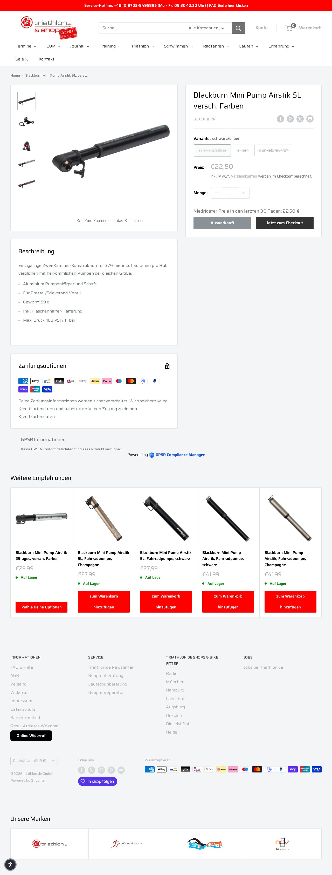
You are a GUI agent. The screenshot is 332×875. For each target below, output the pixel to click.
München (175, 682)
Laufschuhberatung (107, 684)
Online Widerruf (31, 735)
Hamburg (175, 690)
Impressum (21, 700)
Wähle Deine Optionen (42, 607)
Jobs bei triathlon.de (263, 667)
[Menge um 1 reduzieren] (216, 192)
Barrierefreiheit (25, 717)
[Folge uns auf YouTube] (121, 770)
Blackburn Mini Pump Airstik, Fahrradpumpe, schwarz (223, 559)
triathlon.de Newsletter (111, 667)
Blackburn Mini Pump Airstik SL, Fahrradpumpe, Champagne (103, 559)
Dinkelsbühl (177, 724)
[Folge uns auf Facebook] (81, 770)
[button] (10, 864)
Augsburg (175, 707)
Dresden (174, 715)
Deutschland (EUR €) (29, 760)
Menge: (200, 192)
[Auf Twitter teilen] (300, 119)
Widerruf (19, 692)
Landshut (175, 698)
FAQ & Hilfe (21, 667)
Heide (171, 732)
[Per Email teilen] (310, 119)
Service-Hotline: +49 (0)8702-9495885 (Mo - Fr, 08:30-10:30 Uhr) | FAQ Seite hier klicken (166, 5)
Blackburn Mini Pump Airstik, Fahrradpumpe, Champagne (285, 559)
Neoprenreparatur (106, 692)
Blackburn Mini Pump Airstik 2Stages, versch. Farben (41, 556)
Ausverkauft (222, 223)
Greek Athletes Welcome (34, 726)
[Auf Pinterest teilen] (290, 119)
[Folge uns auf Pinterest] (111, 770)
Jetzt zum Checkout (285, 223)
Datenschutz (22, 709)
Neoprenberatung (105, 675)
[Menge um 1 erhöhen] (243, 192)
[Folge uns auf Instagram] (101, 770)
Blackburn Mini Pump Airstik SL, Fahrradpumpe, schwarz (165, 556)
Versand (18, 684)
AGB (14, 675)
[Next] (321, 552)
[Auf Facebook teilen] (280, 119)
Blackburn (204, 119)
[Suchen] (238, 28)
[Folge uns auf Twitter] (91, 770)
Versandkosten (244, 176)
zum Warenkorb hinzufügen (103, 601)
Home (15, 75)
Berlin (171, 673)
